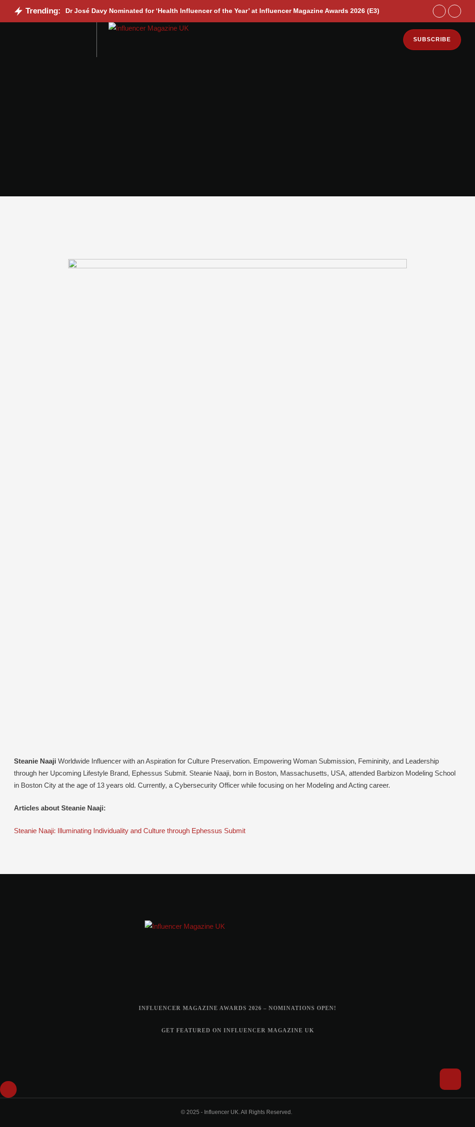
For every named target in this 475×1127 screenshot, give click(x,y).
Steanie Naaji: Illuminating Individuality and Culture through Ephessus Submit (129, 831)
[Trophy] (260, 971)
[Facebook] (214, 971)
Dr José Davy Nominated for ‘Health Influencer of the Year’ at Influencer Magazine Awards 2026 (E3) (222, 10)
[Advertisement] (237, 127)
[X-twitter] (237, 971)
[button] (16, 39)
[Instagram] (191, 971)
